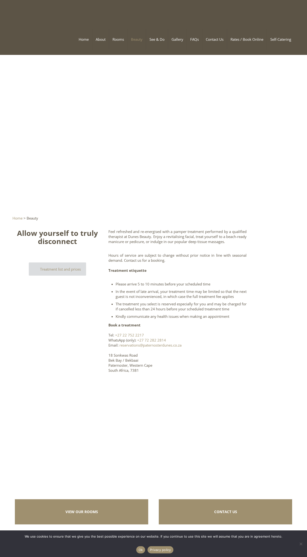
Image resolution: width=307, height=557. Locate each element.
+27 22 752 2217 (129, 335)
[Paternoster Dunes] (48, 12)
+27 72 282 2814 (151, 340)
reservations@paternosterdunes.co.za (150, 345)
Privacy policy (160, 550)
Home (17, 218)
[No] (301, 543)
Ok (141, 550)
